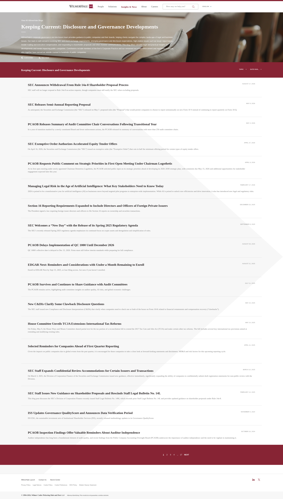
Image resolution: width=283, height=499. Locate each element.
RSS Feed (45, 58)
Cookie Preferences (61, 485)
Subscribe (28, 58)
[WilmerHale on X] (259, 480)
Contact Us (42, 480)
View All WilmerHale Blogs (32, 21)
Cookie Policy (48, 485)
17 (181, 455)
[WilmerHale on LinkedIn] (253, 480)
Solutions (112, 6)
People (101, 6)
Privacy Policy (26, 485)
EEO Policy (73, 485)
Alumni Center (55, 480)
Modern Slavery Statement (87, 485)
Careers (154, 6)
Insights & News (129, 7)
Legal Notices (37, 485)
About (144, 6)
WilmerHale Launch (28, 480)
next (186, 455)
